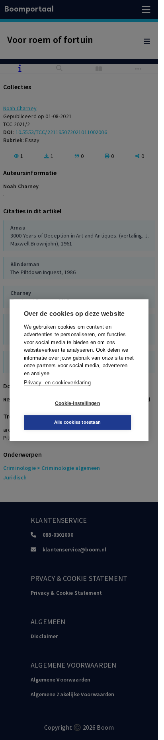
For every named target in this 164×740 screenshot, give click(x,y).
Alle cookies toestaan (77, 422)
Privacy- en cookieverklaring (57, 383)
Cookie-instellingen (77, 403)
